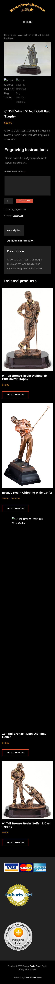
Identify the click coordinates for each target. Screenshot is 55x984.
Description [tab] (14, 230)
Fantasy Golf (22, 35)
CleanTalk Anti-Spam (33, 978)
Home (6, 35)
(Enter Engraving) (15, 172)
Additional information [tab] (20, 240)
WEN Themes (30, 969)
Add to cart (24, 201)
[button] (46, 47)
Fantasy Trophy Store (31, 966)
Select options (15, 395)
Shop (13, 35)
